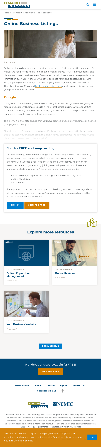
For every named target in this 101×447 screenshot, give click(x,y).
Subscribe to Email (46, 391)
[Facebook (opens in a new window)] (63, 392)
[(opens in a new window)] (63, 404)
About (38, 386)
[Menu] (94, 5)
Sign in (15, 205)
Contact (51, 386)
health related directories (48, 86)
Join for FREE (79, 386)
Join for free (37, 205)
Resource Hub (50, 346)
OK (92, 437)
